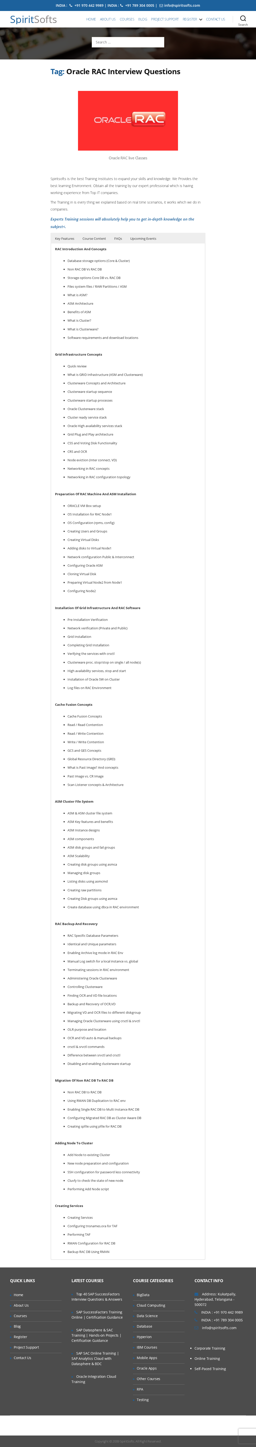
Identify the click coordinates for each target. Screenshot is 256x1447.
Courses (127, 19)
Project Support (165, 19)
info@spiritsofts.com (182, 5)
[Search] (243, 19)
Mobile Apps (147, 1357)
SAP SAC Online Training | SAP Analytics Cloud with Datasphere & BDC (95, 1358)
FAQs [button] (118, 238)
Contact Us (215, 19)
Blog (142, 19)
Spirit (33, 19)
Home (91, 19)
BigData (143, 1294)
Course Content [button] (94, 238)
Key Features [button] (64, 238)
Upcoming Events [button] (143, 238)
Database (144, 1326)
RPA (140, 1389)
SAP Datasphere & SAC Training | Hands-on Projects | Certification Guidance (97, 1335)
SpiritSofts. (127, 1441)
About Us (108, 19)
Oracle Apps (147, 1368)
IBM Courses (147, 1347)
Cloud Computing (151, 1305)
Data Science (147, 1315)
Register (190, 19)
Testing (143, 1399)
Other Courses (148, 1378)
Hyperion (144, 1336)
